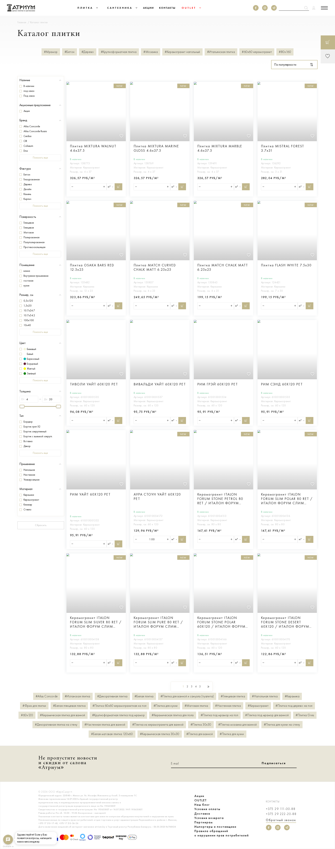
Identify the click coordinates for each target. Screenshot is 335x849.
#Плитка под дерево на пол (294, 706)
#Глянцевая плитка (233, 696)
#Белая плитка (144, 696)
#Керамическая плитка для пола (173, 715)
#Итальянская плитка (221, 52)
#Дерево (87, 52)
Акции (199, 796)
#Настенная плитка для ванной (104, 724)
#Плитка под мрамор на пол (219, 715)
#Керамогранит (258, 706)
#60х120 (27, 715)
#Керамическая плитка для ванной (62, 715)
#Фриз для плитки (34, 706)
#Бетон (70, 52)
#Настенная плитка (228, 706)
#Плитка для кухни (166, 706)
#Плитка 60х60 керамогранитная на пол (119, 706)
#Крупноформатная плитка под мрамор (118, 715)
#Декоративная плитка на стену (56, 724)
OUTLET (200, 800)
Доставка (202, 813)
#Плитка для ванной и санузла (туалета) (187, 696)
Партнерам (203, 822)
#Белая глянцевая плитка (69, 706)
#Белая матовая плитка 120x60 (112, 734)
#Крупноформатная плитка (118, 52)
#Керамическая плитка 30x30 (159, 734)
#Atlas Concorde (47, 696)
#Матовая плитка (196, 706)
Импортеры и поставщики (215, 827)
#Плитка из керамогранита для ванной (158, 724)
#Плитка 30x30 (201, 724)
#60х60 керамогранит (257, 52)
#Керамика (292, 696)
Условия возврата (209, 818)
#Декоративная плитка (112, 696)
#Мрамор (51, 52)
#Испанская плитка (77, 696)
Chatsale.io (8, 846)
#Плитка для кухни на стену (282, 724)
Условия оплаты (207, 809)
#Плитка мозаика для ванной (237, 724)
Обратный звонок (281, 820)
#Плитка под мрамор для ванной (267, 715)
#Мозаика (150, 52)
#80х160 (285, 52)
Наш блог (202, 805)
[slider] (22, 406)
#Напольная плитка (265, 696)
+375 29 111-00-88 (281, 809)
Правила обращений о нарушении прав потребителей (221, 833)
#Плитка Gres (305, 715)
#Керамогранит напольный (182, 52)
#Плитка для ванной (199, 734)
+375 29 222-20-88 (281, 814)
